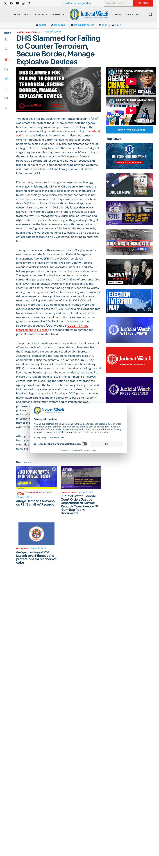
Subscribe (143, 3)
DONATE (42, 25)
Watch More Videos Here (131, 129)
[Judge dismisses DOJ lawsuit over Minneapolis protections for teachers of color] (36, 533)
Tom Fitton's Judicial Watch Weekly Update (34, 493)
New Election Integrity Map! (77, 3)
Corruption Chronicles (29, 32)
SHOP (104, 25)
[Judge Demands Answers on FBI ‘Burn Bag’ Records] (36, 477)
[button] (5, 14)
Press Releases (69, 492)
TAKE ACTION (60, 25)
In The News (22, 548)
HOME (118, 25)
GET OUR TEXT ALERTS (84, 25)
